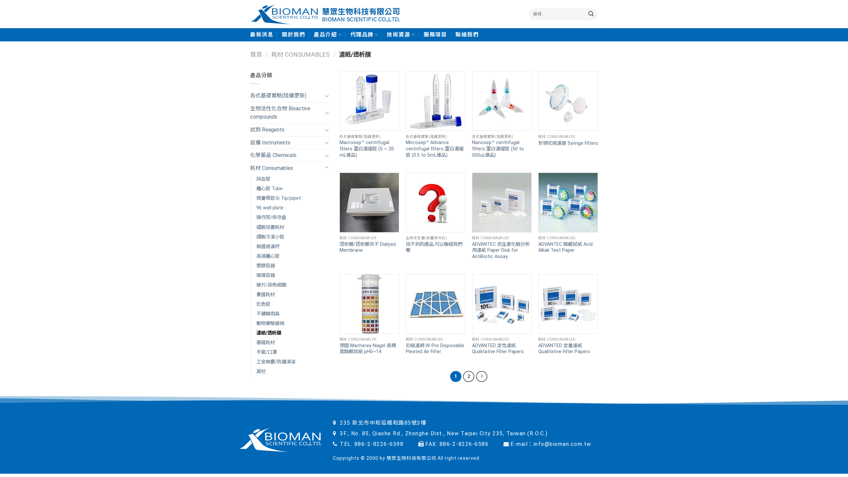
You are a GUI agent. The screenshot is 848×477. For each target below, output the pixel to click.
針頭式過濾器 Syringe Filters (568, 143)
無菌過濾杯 (268, 246)
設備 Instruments (270, 142)
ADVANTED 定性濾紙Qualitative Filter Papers (498, 349)
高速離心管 (268, 256)
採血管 (263, 179)
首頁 (256, 54)
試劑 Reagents (267, 130)
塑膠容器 (265, 266)
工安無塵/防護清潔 (275, 362)
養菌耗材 (265, 294)
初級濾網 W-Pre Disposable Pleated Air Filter (435, 349)
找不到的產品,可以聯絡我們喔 (434, 247)
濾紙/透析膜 (268, 333)
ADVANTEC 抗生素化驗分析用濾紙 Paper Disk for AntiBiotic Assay (501, 250)
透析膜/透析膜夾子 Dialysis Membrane (368, 247)
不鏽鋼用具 (268, 314)
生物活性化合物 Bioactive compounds (280, 112)
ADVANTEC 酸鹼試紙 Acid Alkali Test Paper (565, 247)
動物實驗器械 (270, 323)
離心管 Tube (269, 188)
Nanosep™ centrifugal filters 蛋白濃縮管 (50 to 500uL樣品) (498, 149)
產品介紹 (325, 34)
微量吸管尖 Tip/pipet (278, 198)
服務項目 (435, 34)
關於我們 (293, 34)
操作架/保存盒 (271, 217)
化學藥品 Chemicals (273, 155)
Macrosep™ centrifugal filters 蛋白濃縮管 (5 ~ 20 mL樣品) (367, 149)
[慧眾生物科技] (325, 14)
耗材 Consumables (300, 54)
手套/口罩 (266, 352)
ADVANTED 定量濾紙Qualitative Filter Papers (564, 349)
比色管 (263, 304)
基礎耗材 (265, 342)
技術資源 (398, 34)
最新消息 (261, 34)
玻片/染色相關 (271, 285)
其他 (261, 371)
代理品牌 (362, 34)
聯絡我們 (467, 34)
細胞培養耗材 (270, 227)
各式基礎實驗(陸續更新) (278, 95)
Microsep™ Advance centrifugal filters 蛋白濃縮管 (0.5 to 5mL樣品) (434, 149)
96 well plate (270, 208)
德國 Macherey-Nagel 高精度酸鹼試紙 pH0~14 (368, 349)
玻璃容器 (265, 275)
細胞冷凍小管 (270, 237)
